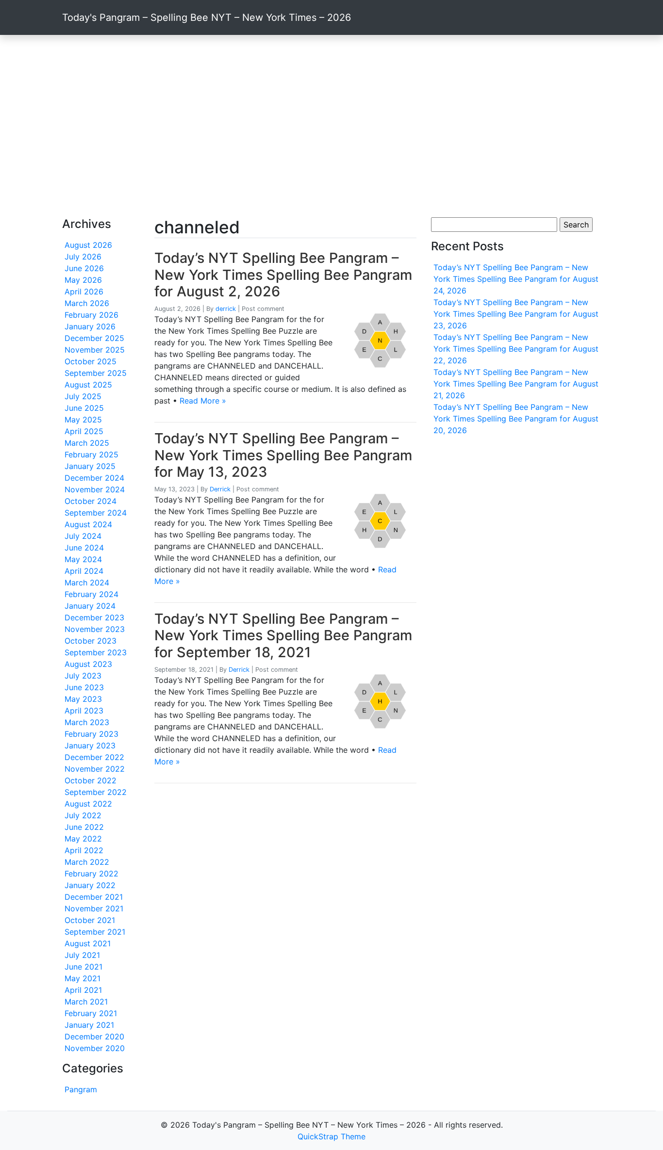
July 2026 (83, 256)
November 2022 (95, 769)
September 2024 (96, 513)
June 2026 (84, 268)
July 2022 (83, 815)
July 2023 (83, 675)
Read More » (203, 400)
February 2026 (91, 315)
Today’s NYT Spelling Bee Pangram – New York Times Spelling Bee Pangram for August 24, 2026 (515, 278)
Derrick (220, 489)
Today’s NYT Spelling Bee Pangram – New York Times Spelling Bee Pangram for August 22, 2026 (515, 348)
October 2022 (90, 780)
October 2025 (90, 361)
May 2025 (83, 419)
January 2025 (90, 466)
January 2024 (90, 606)
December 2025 (94, 338)
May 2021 (82, 978)
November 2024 (95, 489)
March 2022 (87, 862)
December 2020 (94, 1036)
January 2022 (90, 885)
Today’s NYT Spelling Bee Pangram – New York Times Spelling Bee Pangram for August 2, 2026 (283, 274)
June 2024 (84, 547)
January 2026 (90, 326)
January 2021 (89, 1025)
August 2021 (88, 943)
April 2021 (83, 990)
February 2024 (91, 594)
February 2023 (91, 734)
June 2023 (84, 687)
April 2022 (84, 850)
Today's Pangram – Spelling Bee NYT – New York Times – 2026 (206, 17)
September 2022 (96, 792)
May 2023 (83, 699)
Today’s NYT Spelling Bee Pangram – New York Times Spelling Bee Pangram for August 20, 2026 (515, 418)
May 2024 (83, 559)
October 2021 (90, 920)
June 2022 (84, 827)
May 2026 (83, 280)
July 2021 (82, 955)
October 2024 (90, 501)
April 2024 (84, 571)
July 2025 (83, 396)
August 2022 (88, 804)
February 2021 (91, 1013)
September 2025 (96, 373)
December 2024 (94, 478)
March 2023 (87, 722)
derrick (225, 308)
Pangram (81, 1089)
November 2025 (95, 350)
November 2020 (95, 1048)
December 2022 (94, 757)
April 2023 (84, 710)
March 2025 (87, 443)
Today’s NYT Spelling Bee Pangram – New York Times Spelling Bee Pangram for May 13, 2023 (283, 455)
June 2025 (84, 408)
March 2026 (87, 303)
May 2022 (83, 838)
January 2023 (90, 745)
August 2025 (88, 384)
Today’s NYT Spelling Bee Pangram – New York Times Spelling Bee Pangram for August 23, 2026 (515, 313)
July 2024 (83, 536)
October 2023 (90, 641)
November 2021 (94, 908)
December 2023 (94, 617)
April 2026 (84, 291)
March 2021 (86, 1001)
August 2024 (88, 524)
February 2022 (91, 873)
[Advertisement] (331, 126)
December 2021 (94, 897)
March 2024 (87, 582)
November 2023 (95, 629)
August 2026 (88, 245)
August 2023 (88, 664)
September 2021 (95, 932)
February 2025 (91, 454)
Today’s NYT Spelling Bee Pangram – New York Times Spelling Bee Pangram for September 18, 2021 (283, 635)
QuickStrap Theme (331, 1136)
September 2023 (96, 652)
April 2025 (84, 431)
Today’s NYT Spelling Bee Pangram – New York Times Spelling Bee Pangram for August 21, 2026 (515, 383)
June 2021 (83, 967)
